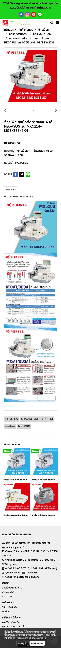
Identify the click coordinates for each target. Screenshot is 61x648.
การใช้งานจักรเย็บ (11, 622)
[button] (51, 22)
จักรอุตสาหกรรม (43, 150)
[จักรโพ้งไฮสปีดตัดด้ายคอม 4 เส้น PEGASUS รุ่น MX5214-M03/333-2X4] (30, 76)
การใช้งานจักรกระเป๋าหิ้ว (13, 626)
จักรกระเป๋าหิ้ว (8, 592)
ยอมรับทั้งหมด (37, 643)
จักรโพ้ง (9, 155)
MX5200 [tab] (11, 189)
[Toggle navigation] (57, 23)
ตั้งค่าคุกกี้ (22, 643)
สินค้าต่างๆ (7, 596)
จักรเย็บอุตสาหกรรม (12, 587)
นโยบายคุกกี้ (41, 637)
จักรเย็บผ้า (23, 150)
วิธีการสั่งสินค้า (9, 607)
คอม (20, 155)
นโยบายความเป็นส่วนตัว (21, 637)
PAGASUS (21, 162)
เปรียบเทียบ (14, 143)
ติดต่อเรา (6, 611)
